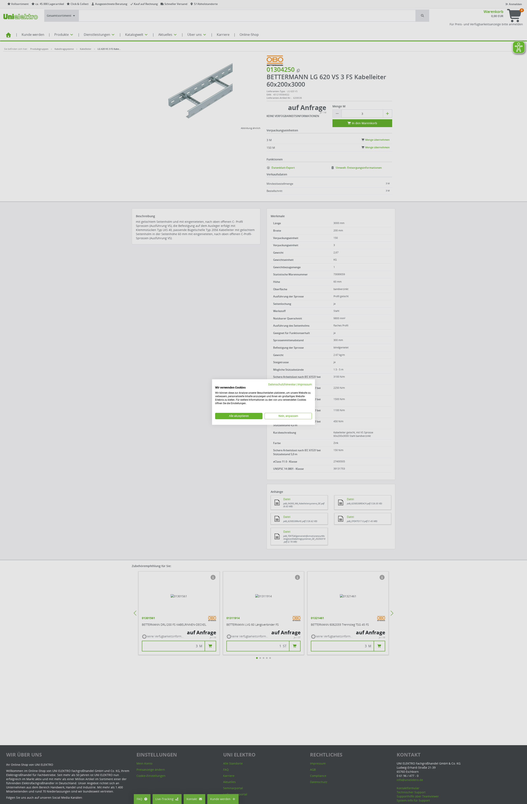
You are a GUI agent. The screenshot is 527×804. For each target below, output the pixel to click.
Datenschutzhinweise (282, 384)
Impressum (304, 384)
